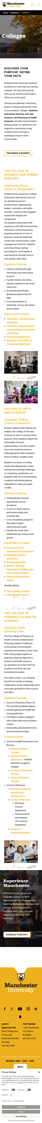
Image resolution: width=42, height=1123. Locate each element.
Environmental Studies (18, 594)
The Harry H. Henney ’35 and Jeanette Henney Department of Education (21, 329)
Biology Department (16, 562)
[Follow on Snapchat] (20, 1017)
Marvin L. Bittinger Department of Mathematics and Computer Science (20, 569)
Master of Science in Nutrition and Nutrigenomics (21, 792)
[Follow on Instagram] (28, 1009)
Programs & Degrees (18, 153)
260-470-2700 (29, 1038)
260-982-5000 (8, 1045)
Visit (25, 1061)
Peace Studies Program (18, 591)
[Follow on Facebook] (5, 1009)
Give (31, 1061)
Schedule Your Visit (17, 934)
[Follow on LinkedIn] (35, 1009)
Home (5, 13)
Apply (20, 1067)
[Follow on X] (11, 1009)
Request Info (13, 1061)
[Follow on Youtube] (20, 1009)
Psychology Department (18, 337)
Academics (14, 13)
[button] (33, 3)
